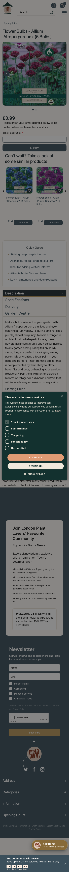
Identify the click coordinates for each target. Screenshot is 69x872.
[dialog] (34, 436)
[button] (34, 474)
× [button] (62, 396)
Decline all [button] (36, 466)
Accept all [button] (35, 457)
